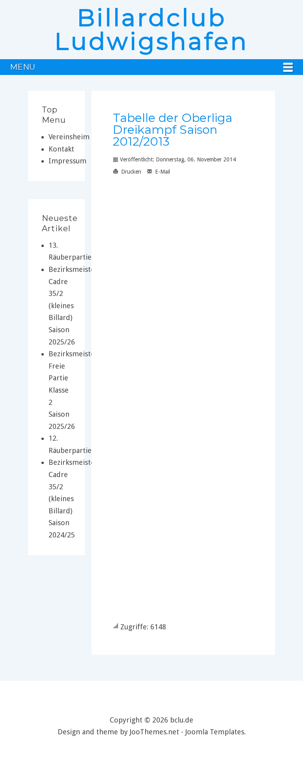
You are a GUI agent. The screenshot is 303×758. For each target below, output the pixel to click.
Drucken (130, 171)
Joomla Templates (214, 732)
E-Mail (161, 171)
